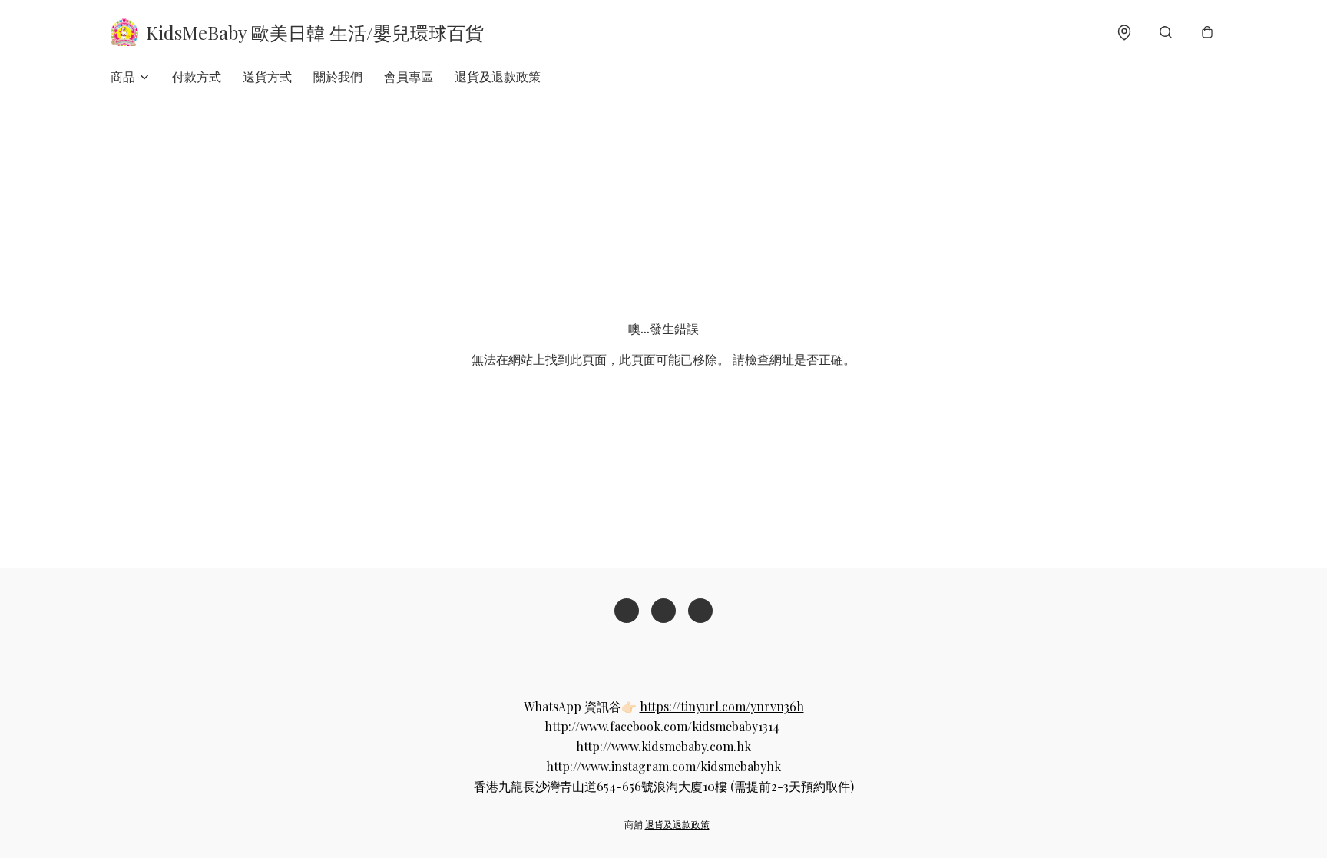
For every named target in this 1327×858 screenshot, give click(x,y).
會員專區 (408, 76)
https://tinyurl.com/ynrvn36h (722, 706)
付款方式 (196, 76)
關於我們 (337, 76)
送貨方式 (267, 76)
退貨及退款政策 (498, 76)
